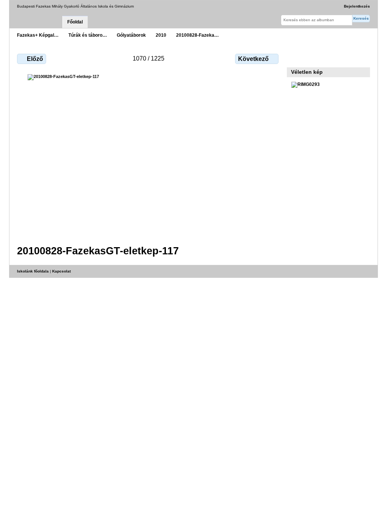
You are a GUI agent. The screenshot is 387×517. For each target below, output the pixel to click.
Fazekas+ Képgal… (38, 35)
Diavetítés (311, 58)
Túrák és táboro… (87, 35)
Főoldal (75, 22)
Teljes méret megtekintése (295, 58)
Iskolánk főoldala (33, 271)
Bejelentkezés (357, 6)
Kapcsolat (61, 271)
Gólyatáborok (131, 35)
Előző (35, 59)
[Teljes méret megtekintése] (148, 155)
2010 (161, 35)
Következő (253, 59)
